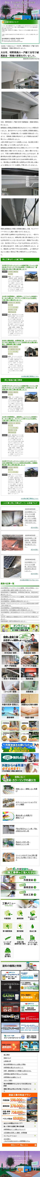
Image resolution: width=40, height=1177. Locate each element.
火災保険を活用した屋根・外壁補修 (15, 1133)
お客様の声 (7, 1061)
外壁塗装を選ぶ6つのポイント (13, 1067)
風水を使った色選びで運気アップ (24, 817)
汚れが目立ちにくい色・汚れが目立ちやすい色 (26, 830)
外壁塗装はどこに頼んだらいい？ (15, 1129)
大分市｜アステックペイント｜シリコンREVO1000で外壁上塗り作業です (20, 605)
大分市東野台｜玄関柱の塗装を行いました (15, 601)
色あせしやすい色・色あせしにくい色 (23, 843)
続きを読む (34, 527)
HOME (3, 46)
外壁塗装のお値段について (12, 1077)
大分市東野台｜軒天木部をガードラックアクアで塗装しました (20, 613)
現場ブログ (11, 46)
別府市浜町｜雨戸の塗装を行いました (14, 621)
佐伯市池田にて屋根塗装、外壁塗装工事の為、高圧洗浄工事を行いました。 (30, 542)
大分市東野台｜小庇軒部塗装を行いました (15, 608)
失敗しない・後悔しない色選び (26, 790)
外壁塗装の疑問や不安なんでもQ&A (15, 1074)
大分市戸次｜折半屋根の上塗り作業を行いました (17, 610)
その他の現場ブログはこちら (29, 580)
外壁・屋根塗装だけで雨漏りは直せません (17, 1071)
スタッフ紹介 (8, 1080)
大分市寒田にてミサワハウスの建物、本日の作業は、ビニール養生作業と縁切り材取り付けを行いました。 (30, 518)
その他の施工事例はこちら (30, 376)
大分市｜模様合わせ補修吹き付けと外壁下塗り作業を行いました (20, 618)
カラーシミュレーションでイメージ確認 (26, 803)
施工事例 (7, 1055)
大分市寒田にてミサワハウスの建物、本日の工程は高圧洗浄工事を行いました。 (30, 566)
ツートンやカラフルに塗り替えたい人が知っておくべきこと (26, 857)
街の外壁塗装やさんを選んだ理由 (15, 1064)
